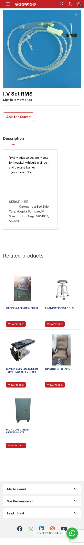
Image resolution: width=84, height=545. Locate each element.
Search (61, 4)
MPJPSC (14, 221)
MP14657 (42, 216)
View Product (16, 324)
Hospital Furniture (28, 211)
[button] (77, 14)
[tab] (13, 140)
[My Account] (70, 3)
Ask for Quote (18, 117)
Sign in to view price (17, 99)
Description (13, 139)
